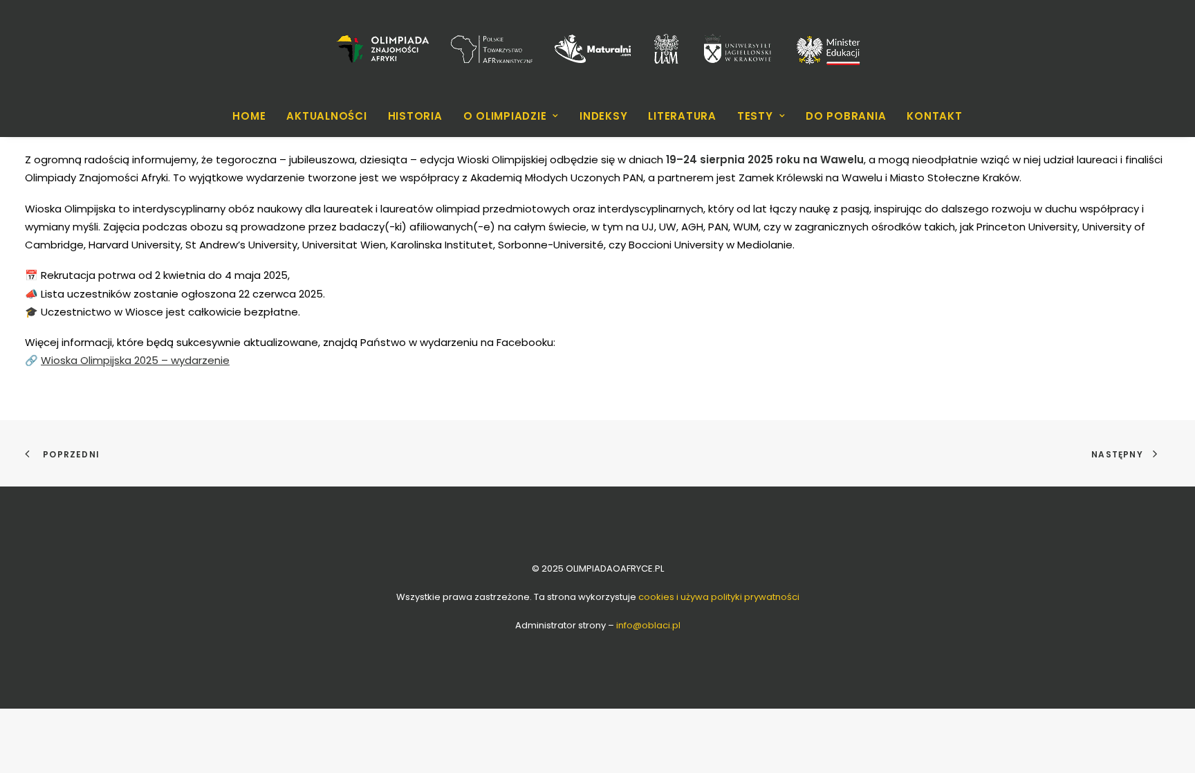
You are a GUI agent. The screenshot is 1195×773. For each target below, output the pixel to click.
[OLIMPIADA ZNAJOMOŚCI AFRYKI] (597, 48)
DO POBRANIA (846, 116)
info (648, 625)
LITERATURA (682, 116)
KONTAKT (934, 116)
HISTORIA (415, 116)
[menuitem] (253, 115)
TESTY (755, 116)
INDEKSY (603, 116)
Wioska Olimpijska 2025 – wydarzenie (135, 360)
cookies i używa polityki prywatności (718, 596)
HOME (249, 116)
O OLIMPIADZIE (505, 116)
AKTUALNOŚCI (326, 116)
